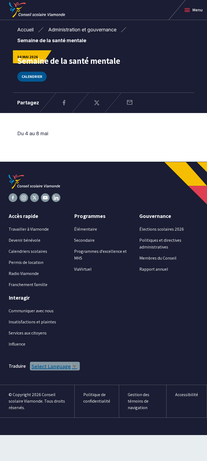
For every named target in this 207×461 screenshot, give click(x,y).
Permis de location (26, 262)
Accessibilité (186, 394)
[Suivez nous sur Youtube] (45, 197)
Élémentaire (85, 229)
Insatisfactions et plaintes (32, 322)
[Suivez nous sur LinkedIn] (56, 197)
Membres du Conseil (158, 258)
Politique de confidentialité (96, 398)
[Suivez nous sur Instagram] (23, 197)
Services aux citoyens (28, 333)
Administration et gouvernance (82, 29)
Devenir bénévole (24, 240)
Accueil (25, 29)
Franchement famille (28, 284)
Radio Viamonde (24, 273)
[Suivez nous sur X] (34, 197)
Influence (17, 344)
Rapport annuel (153, 269)
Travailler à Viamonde (29, 229)
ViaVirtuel (83, 269)
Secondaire (84, 240)
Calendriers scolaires (28, 251)
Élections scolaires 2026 (161, 229)
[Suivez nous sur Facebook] (13, 197)
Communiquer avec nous (31, 311)
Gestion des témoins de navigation (138, 401)
